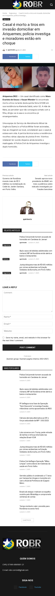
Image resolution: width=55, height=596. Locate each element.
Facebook (23, 587)
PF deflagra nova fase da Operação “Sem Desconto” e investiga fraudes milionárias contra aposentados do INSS (36, 406)
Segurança (13, 13)
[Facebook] (15, 587)
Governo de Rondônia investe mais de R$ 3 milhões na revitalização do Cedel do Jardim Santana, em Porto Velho (14, 184)
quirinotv (11, 50)
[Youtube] (31, 587)
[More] (35, 56)
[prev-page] (4, 278)
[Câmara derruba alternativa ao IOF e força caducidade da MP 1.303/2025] (10, 422)
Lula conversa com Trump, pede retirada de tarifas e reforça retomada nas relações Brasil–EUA (36, 434)
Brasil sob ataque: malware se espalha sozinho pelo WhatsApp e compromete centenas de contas (35, 494)
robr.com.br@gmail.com (18, 570)
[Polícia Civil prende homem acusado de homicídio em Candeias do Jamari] (10, 241)
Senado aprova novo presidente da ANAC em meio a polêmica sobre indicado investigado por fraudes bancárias (42, 184)
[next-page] (8, 278)
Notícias (6, 259)
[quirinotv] (4, 50)
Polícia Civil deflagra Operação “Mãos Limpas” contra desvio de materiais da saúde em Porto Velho (35, 463)
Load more (27, 520)
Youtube (37, 587)
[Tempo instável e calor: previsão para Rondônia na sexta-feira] (10, 510)
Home (5, 13)
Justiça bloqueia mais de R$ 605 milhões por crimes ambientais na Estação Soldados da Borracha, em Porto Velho (36, 267)
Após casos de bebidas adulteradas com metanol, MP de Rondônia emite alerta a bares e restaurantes (36, 253)
